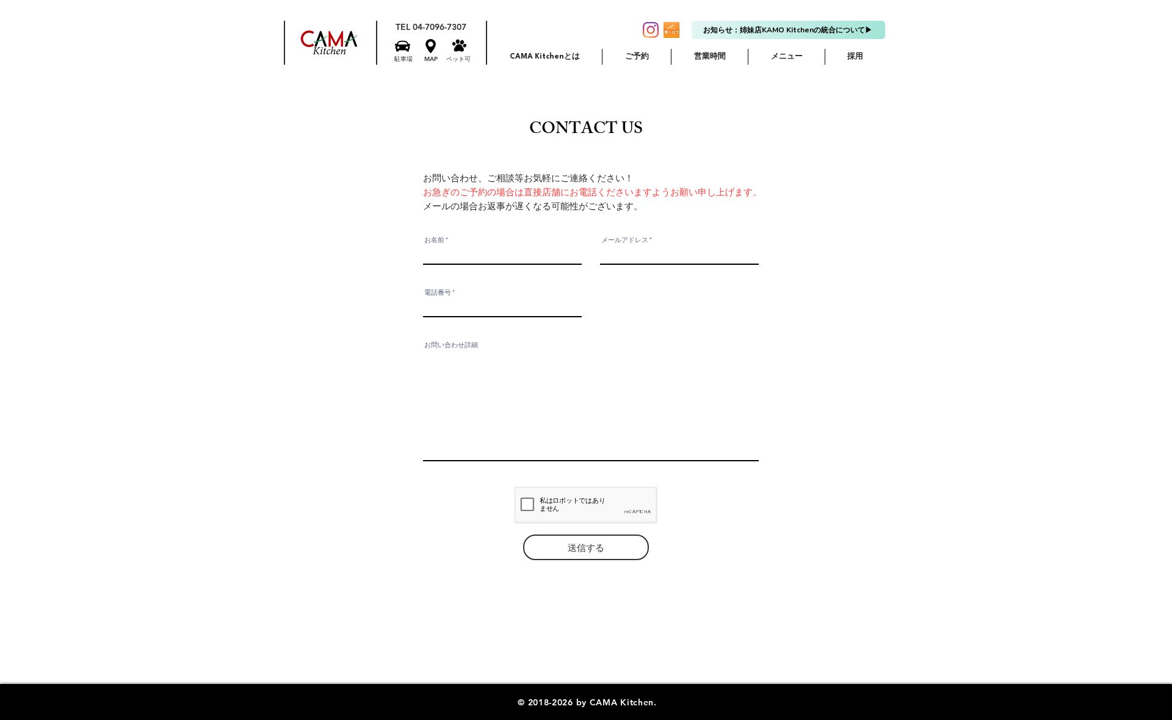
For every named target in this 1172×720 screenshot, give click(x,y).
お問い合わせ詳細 (451, 345)
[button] (402, 46)
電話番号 (437, 292)
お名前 (434, 240)
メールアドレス (624, 240)
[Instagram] (651, 30)
